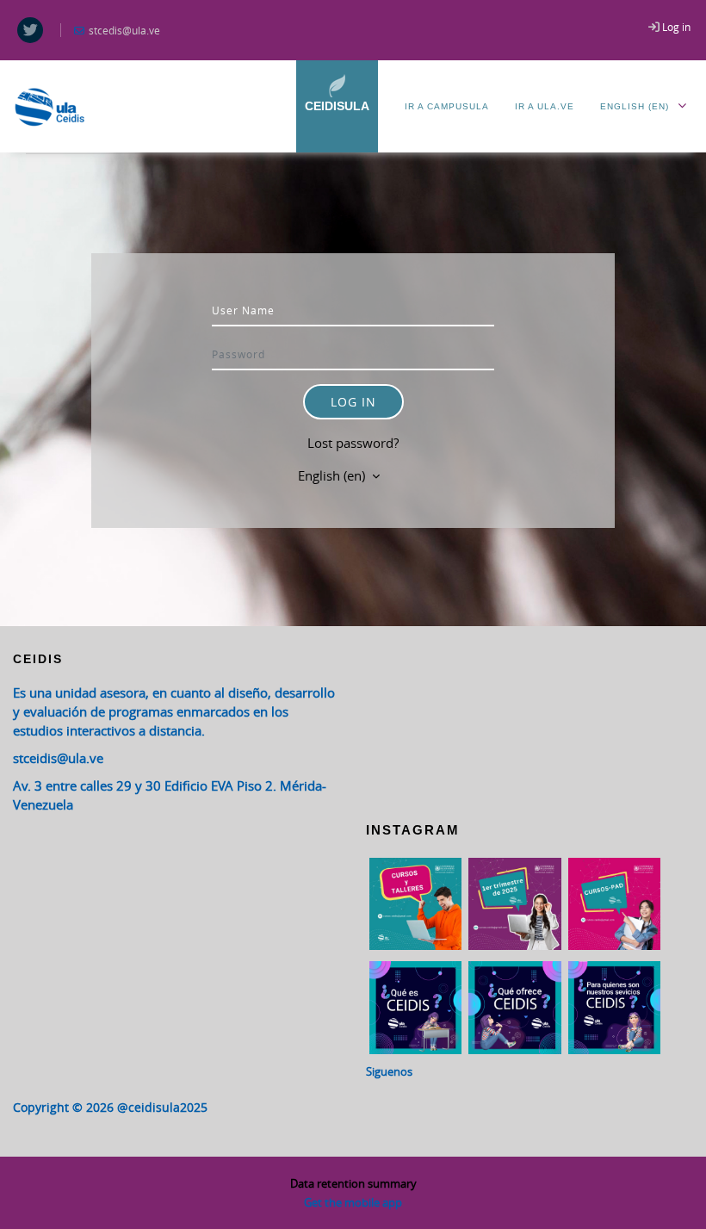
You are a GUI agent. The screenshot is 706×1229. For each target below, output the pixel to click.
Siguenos (389, 1071)
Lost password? (353, 442)
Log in (676, 27)
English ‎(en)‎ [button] (333, 475)
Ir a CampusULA (447, 106)
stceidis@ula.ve (58, 758)
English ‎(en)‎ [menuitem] (634, 106)
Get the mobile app (353, 1202)
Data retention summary (353, 1183)
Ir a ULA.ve (544, 106)
